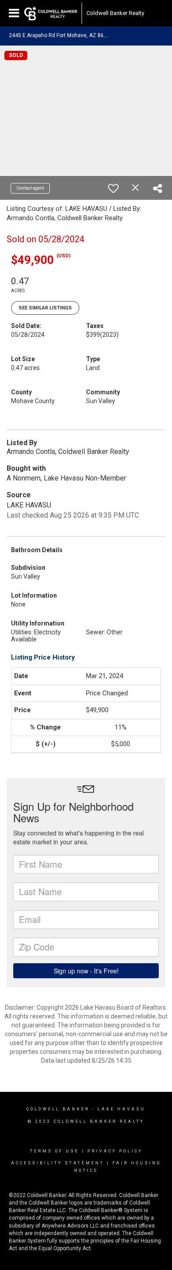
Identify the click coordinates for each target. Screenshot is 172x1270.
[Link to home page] (50, 13)
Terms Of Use (54, 1151)
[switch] (113, 188)
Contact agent (30, 188)
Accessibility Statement (57, 1163)
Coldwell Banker (58, 1109)
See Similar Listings (45, 308)
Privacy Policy (114, 1151)
